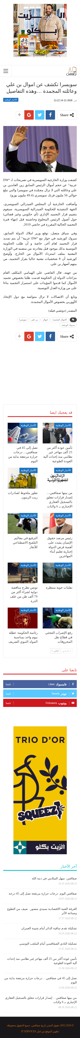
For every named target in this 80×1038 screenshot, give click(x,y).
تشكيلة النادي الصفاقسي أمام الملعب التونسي (48, 943)
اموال (45, 319)
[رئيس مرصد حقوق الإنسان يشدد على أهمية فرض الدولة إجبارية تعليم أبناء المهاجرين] (58, 523)
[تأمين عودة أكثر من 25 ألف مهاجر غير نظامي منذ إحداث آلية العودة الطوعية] (58, 433)
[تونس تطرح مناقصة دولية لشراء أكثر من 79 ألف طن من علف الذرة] (23, 573)
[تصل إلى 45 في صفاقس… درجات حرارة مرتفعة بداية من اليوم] (23, 433)
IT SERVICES (28, 1031)
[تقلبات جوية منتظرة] (58, 573)
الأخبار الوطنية (10, 99)
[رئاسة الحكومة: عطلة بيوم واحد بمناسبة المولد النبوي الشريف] (23, 618)
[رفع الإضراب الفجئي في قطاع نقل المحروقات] (58, 618)
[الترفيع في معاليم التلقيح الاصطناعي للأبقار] (23, 523)
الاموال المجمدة (60, 319)
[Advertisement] (40, 367)
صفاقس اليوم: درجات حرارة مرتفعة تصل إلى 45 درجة (43, 893)
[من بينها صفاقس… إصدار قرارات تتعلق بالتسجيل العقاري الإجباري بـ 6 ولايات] (58, 478)
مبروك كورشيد (68, 325)
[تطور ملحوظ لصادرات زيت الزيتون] (23, 478)
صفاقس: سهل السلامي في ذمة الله (54, 878)
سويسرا (22, 319)
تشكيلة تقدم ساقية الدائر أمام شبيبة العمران (49, 928)
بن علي (34, 319)
